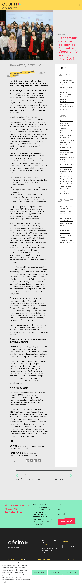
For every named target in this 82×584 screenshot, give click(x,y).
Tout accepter (71, 572)
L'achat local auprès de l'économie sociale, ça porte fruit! (67, 209)
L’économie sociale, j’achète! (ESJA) (22, 73)
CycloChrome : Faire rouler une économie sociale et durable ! (67, 242)
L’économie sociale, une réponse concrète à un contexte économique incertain (67, 125)
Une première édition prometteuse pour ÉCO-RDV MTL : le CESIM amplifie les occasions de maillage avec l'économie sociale (67, 186)
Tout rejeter (55, 572)
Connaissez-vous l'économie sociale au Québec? (67, 82)
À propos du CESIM (16, 559)
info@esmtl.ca (46, 544)
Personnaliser (39, 572)
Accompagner (21, 64)
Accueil (12, 64)
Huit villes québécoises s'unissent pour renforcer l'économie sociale (67, 232)
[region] (41, 572)
